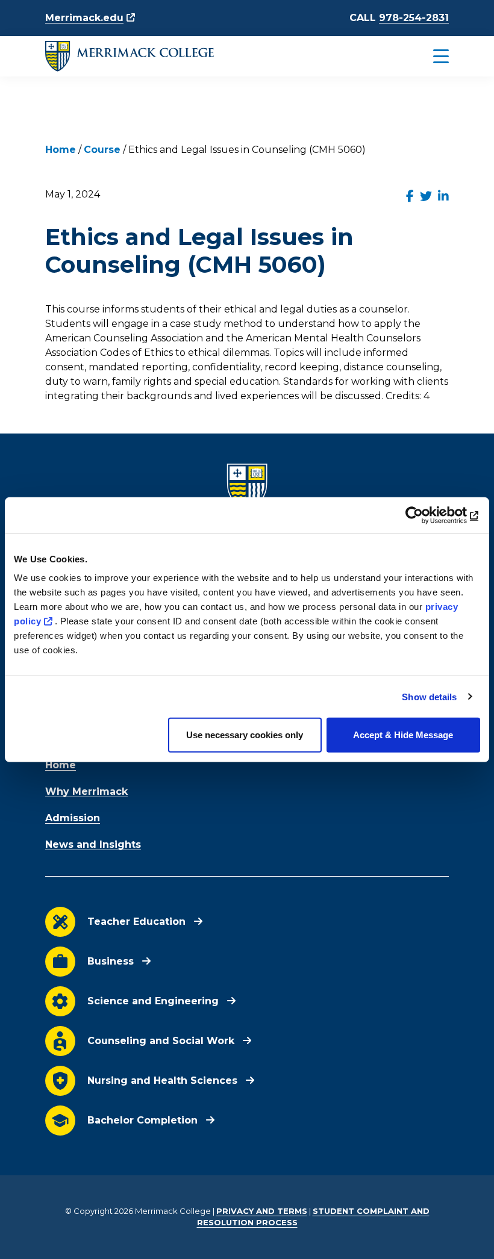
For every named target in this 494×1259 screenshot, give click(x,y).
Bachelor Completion (142, 1120)
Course (102, 149)
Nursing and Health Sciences (162, 1080)
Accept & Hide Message (403, 735)
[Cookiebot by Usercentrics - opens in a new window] (427, 515)
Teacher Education (136, 921)
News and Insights (93, 844)
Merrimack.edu (84, 17)
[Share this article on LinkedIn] (443, 196)
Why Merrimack (86, 791)
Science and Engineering (153, 1001)
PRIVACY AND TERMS (261, 1211)
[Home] (129, 56)
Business (110, 961)
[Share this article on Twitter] (426, 196)
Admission (72, 818)
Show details (429, 696)
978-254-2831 (414, 17)
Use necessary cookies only (244, 735)
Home (60, 149)
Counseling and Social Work (160, 1040)
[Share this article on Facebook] (410, 196)
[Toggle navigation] (415, 56)
